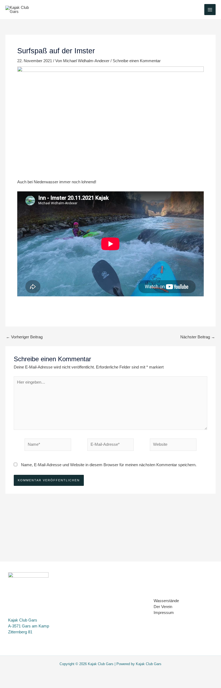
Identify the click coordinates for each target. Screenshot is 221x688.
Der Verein (163, 607)
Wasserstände (166, 601)
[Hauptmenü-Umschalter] (210, 9)
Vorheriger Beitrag (24, 337)
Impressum (164, 612)
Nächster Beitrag (197, 337)
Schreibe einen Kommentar (137, 61)
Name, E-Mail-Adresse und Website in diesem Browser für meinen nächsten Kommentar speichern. (108, 465)
